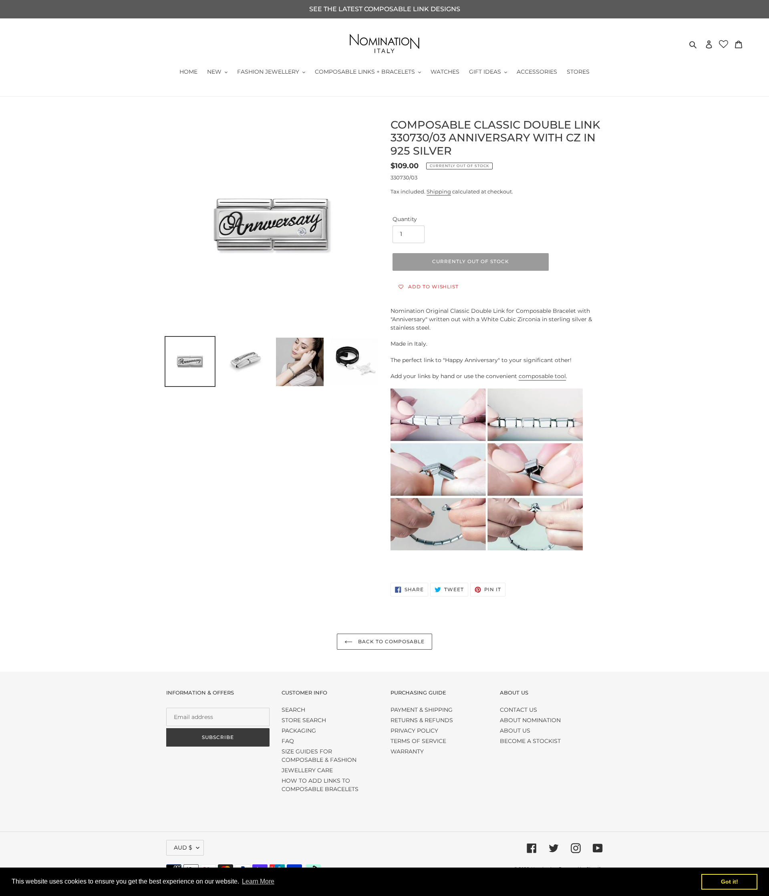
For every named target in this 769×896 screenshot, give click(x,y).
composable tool (542, 376)
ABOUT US (515, 730)
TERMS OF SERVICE (418, 741)
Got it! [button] (729, 881)
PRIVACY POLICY (414, 730)
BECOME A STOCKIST (530, 741)
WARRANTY (407, 751)
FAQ (288, 741)
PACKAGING (299, 730)
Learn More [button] (258, 881)
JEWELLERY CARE (307, 770)
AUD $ (183, 847)
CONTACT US (518, 709)
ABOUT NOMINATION (530, 720)
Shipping (439, 191)
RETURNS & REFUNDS (422, 720)
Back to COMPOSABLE (390, 641)
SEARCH (293, 709)
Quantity (405, 219)
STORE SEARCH (304, 720)
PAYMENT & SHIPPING (422, 709)
